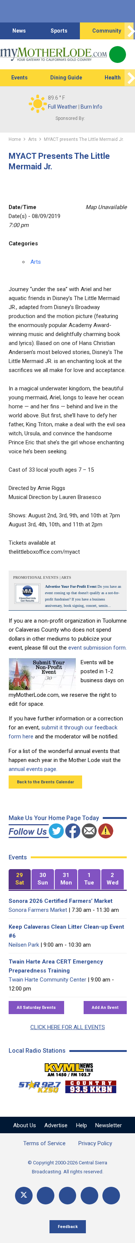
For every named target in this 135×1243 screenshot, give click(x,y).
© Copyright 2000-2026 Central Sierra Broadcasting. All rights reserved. (67, 1167)
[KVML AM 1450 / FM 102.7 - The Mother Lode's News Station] (69, 1067)
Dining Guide (66, 78)
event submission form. (97, 647)
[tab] (20, 879)
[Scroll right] (129, 30)
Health (113, 78)
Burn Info (91, 107)
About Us (24, 1125)
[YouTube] (67, 1195)
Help (81, 1125)
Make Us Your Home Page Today (54, 818)
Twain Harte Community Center (47, 979)
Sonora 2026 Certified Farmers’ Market (60, 901)
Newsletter (108, 1125)
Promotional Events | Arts (42, 577)
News (19, 31)
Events (19, 78)
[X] (24, 1195)
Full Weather (62, 107)
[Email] (89, 1195)
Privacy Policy (95, 1143)
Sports (59, 31)
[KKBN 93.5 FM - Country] (90, 1084)
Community (106, 31)
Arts (35, 261)
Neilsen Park (24, 944)
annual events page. (33, 769)
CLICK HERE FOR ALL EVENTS (67, 1027)
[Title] (111, 1195)
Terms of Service (44, 1143)
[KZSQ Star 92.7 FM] (36, 1084)
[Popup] (117, 54)
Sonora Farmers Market (38, 910)
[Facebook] (45, 1195)
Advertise (56, 1125)
